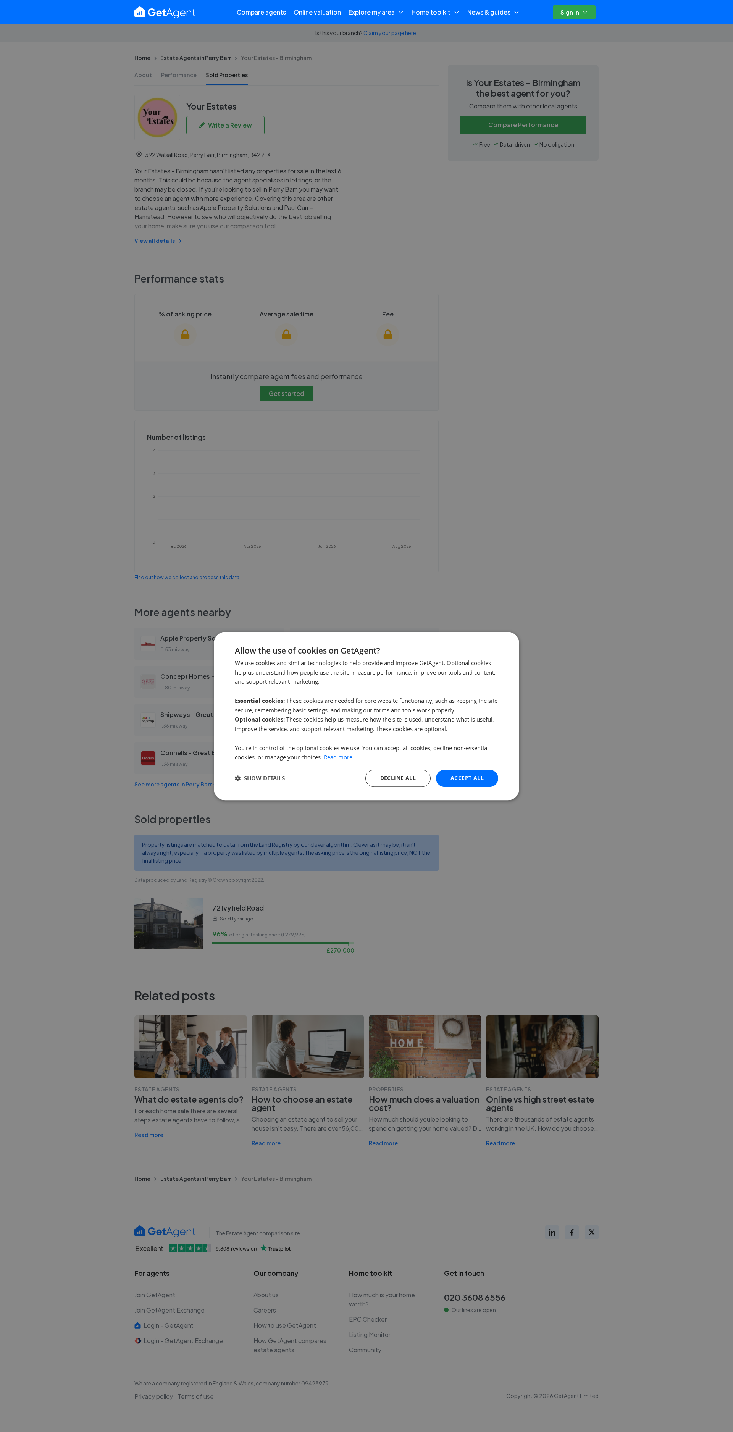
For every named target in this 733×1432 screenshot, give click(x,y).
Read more (338, 757)
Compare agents (261, 12)
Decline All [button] (398, 777)
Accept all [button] (467, 777)
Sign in (569, 12)
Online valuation (317, 12)
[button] (260, 778)
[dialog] (366, 716)
